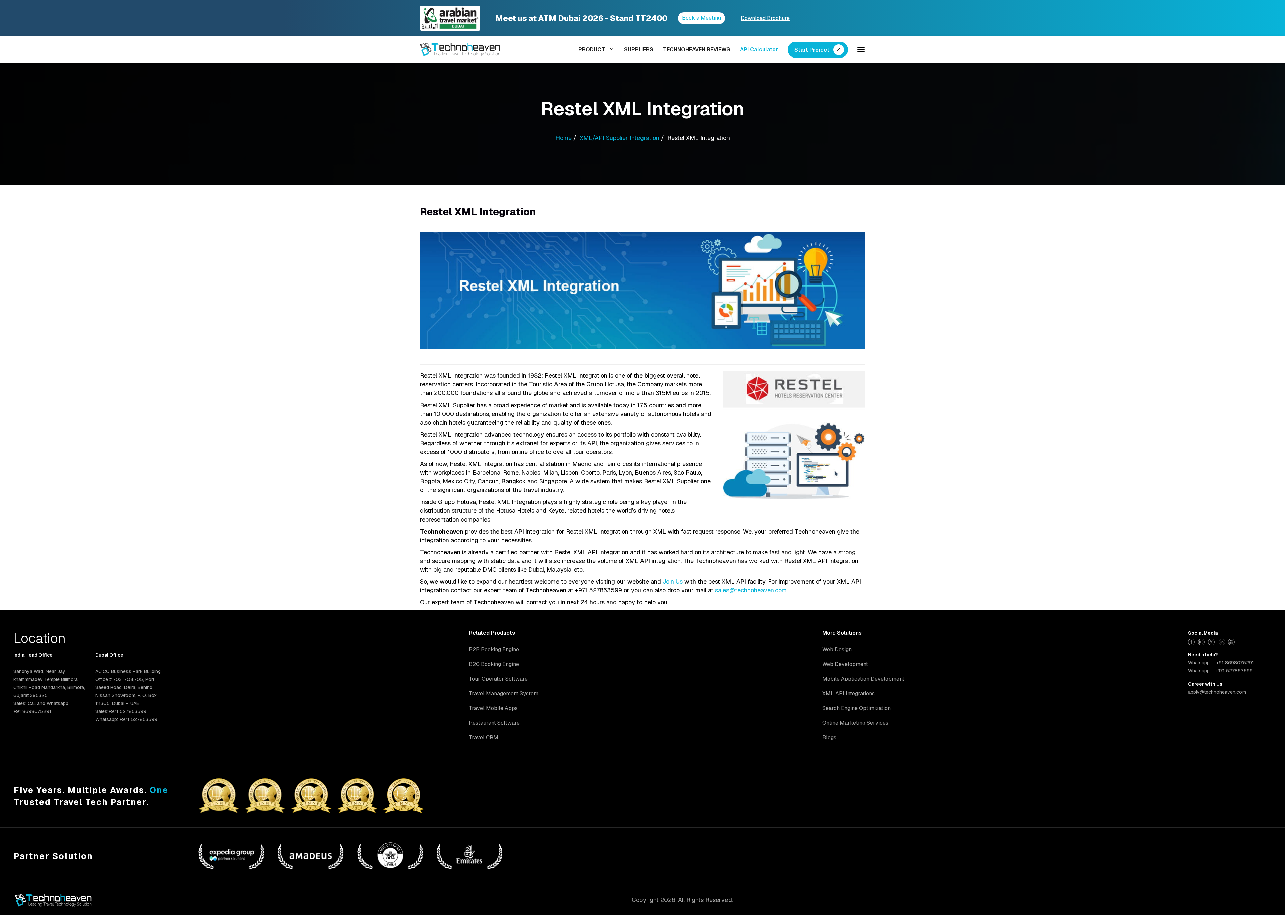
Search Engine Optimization (856, 708)
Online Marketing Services (855, 722)
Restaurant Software (494, 722)
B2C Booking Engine (494, 664)
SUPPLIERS (638, 49)
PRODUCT (591, 49)
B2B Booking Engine (494, 649)
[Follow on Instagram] (1202, 641)
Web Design (837, 649)
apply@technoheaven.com (1217, 692)
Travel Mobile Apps (493, 708)
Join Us (673, 581)
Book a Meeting (701, 17)
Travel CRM (483, 737)
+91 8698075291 (1235, 663)
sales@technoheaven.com (751, 590)
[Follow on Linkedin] (1222, 641)
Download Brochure (765, 18)
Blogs (829, 737)
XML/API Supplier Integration (619, 138)
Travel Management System (503, 693)
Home (563, 138)
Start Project (811, 49)
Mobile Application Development (863, 678)
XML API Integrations (848, 693)
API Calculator (759, 49)
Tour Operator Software (498, 678)
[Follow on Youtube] (1232, 641)
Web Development (845, 664)
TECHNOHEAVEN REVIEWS (696, 49)
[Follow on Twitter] (1212, 641)
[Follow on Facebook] (1192, 641)
